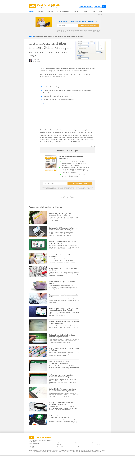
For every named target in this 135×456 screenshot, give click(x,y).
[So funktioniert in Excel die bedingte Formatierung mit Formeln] (38, 338)
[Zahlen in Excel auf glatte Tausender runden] (38, 285)
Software (31, 11)
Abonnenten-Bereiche (96, 444)
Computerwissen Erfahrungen (98, 438)
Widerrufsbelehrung (61, 444)
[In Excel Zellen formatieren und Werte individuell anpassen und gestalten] (38, 392)
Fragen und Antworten (96, 437)
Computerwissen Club (88, 2)
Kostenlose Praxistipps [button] (85, 6)
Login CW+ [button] (97, 6)
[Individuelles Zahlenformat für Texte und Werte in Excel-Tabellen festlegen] (38, 231)
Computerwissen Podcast (98, 2)
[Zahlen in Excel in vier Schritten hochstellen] (38, 258)
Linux (100, 11)
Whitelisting (77, 437)
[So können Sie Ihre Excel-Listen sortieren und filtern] (38, 351)
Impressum (59, 438)
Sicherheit (77, 11)
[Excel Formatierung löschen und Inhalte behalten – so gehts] (38, 245)
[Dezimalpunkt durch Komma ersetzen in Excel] (38, 298)
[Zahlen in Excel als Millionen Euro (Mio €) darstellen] (38, 271)
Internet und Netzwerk (63, 11)
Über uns (76, 442)
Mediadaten (77, 438)
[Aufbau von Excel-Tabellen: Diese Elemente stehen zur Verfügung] (38, 378)
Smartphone (50, 11)
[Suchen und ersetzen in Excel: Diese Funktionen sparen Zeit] (38, 405)
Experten (76, 444)
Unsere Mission (78, 446)
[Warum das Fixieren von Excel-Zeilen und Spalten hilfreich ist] (38, 325)
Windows (40, 11)
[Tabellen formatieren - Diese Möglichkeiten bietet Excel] (38, 365)
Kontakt (58, 437)
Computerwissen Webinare (97, 440)
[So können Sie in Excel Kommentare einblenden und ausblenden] (38, 419)
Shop (105, 2)
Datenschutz (59, 440)
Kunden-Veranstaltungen (97, 442)
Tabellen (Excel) (50, 36)
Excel (45, 36)
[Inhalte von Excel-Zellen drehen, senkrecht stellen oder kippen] (38, 217)
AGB (58, 442)
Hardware (86, 11)
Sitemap (76, 440)
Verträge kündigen (60, 446)
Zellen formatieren (59, 36)
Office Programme (39, 36)
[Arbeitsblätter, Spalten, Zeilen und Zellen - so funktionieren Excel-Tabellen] (38, 311)
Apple (93, 11)
